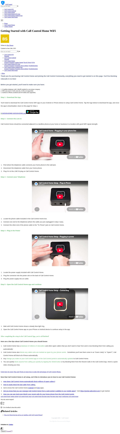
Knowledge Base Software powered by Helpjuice (60, 421)
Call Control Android (10, 11)
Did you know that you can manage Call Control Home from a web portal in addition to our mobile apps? (39, 391)
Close (3, 431)
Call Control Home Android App (13, 15)
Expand (8, 431)
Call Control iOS (9, 9)
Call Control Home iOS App (12, 14)
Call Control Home (9, 12)
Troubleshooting (33, 65)
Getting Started (8, 26)
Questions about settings (21, 65)
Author (11, 424)
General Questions (9, 62)
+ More (3, 73)
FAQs (33, 62)
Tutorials (6, 56)
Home (6, 23)
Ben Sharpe (10, 45)
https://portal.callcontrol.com (90, 391)
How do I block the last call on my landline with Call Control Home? (23, 415)
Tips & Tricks (27, 62)
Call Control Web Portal (11, 17)
